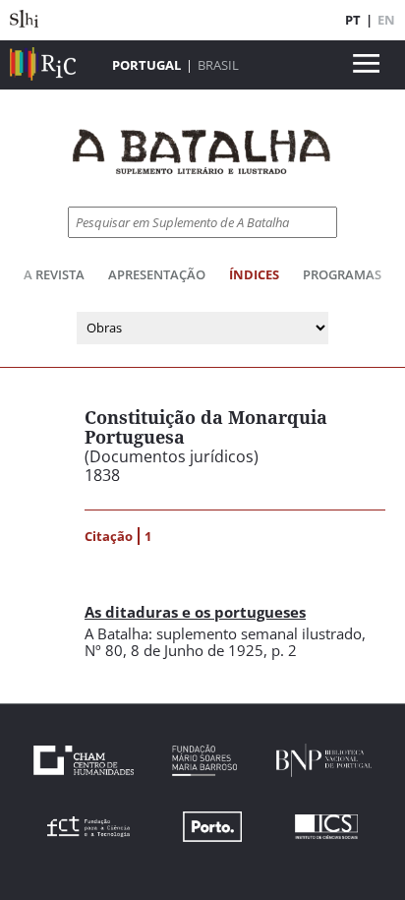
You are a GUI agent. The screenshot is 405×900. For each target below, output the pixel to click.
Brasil (218, 65)
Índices (254, 274)
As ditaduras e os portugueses (195, 612)
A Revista (54, 274)
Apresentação (156, 274)
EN (386, 20)
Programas (342, 274)
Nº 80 (104, 650)
